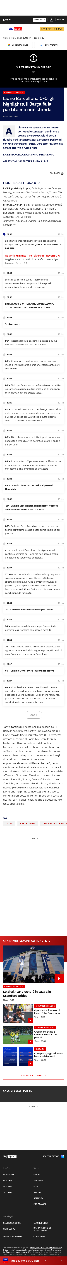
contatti (25, 1252)
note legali (9, 1229)
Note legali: (8, 1216)
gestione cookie (12, 1223)
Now (36, 1186)
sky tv (37, 1174)
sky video (8, 1186)
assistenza (15, 1252)
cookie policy (41, 1223)
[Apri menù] (4, 28)
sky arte (7, 1192)
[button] (28, 1261)
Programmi (40, 1204)
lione (9, 823)
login (60, 20)
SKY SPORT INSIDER (51, 29)
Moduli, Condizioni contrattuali (43, 1248)
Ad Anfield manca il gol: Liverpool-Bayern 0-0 (32, 255)
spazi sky (38, 1198)
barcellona (28, 823)
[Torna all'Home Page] (15, 28)
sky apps (38, 1180)
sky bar (38, 1192)
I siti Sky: (7, 1168)
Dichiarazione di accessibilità (42, 1229)
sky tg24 (7, 1180)
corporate (39, 1236)
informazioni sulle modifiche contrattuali (29, 1250)
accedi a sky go (51, 1156)
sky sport (8, 1174)
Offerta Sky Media (12, 1236)
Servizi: (37, 1168)
